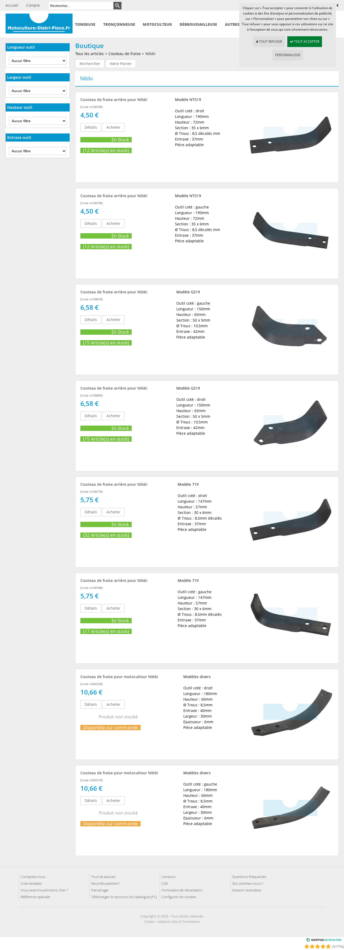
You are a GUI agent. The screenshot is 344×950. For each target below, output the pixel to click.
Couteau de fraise (125, 53)
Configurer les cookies (179, 896)
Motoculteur (157, 24)
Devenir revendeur (246, 890)
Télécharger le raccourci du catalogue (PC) (124, 896)
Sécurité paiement (105, 883)
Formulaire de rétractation (182, 890)
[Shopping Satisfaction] (323, 940)
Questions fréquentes (249, 876)
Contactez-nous (33, 876)
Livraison (169, 876)
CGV (165, 883)
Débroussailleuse (198, 24)
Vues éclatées (31, 883)
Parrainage (99, 890)
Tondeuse (85, 24)
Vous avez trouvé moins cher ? (44, 890)
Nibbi (150, 53)
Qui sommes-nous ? (247, 883)
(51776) (338, 946)
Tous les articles (89, 53)
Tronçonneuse (119, 24)
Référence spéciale (35, 896)
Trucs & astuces (103, 876)
